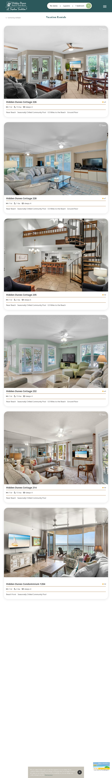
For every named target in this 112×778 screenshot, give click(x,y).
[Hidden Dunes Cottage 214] (56, 450)
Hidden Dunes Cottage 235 (21, 294)
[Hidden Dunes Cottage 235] (56, 258)
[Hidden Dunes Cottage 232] (56, 354)
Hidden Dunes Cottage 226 (21, 102)
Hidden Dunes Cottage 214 (21, 487)
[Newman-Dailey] (20, 6)
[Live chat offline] (101, 765)
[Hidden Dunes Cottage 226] (56, 65)
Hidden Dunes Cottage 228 (21, 198)
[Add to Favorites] (102, 29)
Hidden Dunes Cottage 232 (21, 391)
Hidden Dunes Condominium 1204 (25, 584)
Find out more (49, 775)
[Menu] (104, 6)
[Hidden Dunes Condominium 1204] (56, 547)
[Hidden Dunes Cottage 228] (56, 161)
